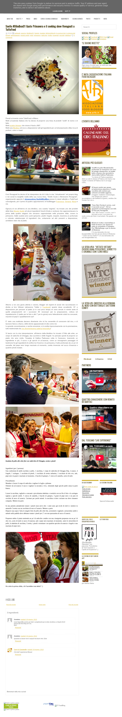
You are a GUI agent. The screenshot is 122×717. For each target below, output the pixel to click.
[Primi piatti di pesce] (90, 487)
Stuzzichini (85, 493)
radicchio (44, 35)
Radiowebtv (65, 19)
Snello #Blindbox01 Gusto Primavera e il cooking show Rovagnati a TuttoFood (40, 28)
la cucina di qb (61, 33)
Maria (74, 201)
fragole (37, 33)
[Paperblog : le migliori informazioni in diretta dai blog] (48, 705)
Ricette (19, 18)
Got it (67, 11)
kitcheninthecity (51, 33)
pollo (31, 35)
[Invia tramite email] (6, 599)
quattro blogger (15, 125)
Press (28, 19)
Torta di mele (86, 489)
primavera (37, 35)
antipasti (17, 33)
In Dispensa (99, 359)
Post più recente (11, 604)
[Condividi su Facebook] (13, 599)
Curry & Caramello (20, 649)
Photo (88, 19)
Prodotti (97, 19)
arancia (23, 33)
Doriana (68, 201)
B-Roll (110, 359)
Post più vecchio (73, 604)
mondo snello (24, 35)
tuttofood (68, 35)
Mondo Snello (19, 211)
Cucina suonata (77, 19)
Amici (35, 19)
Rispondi (18, 627)
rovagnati (56, 35)
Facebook (46, 307)
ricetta (50, 35)
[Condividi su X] (11, 599)
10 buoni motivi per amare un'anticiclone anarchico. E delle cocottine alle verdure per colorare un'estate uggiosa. (104, 190)
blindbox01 (30, 33)
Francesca (60, 201)
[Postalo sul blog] (9, 599)
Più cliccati (87, 359)
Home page (42, 604)
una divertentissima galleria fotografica (36, 329)
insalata (42, 33)
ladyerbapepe (15, 35)
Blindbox (16, 128)
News (105, 19)
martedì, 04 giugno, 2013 (29, 619)
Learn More (58, 11)
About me (10, 19)
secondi (61, 35)
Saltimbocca (86, 491)
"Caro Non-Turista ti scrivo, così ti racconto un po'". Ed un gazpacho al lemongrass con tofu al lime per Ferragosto (104, 207)
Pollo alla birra (87, 497)
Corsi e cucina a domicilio (49, 19)
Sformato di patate (88, 495)
